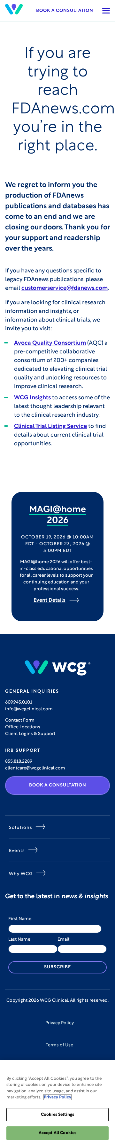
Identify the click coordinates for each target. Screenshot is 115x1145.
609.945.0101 (18, 702)
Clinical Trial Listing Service (50, 427)
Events (17, 850)
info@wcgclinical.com (29, 709)
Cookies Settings (57, 1115)
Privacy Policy (59, 1023)
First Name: (20, 919)
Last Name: (20, 939)
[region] (57, 1102)
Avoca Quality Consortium (50, 343)
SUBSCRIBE (57, 967)
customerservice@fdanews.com (64, 288)
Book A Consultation (57, 785)
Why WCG (21, 874)
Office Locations (22, 727)
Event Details (49, 600)
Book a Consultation (64, 10)
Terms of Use (59, 1045)
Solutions (20, 827)
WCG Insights (32, 398)
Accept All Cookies (57, 1133)
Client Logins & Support (30, 734)
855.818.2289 (18, 761)
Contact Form (19, 720)
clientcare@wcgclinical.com (35, 768)
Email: (64, 939)
